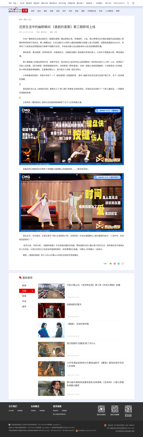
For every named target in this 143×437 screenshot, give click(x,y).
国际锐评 (36, 3)
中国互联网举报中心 (17, 424)
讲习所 (22, 3)
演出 (58, 11)
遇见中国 (79, 3)
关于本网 (11, 410)
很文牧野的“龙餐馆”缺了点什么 (81, 343)
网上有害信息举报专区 (59, 414)
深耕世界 (89, 3)
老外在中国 (62, 3)
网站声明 (55, 410)
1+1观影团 (109, 11)
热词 (100, 11)
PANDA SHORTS (119, 3)
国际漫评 (29, 3)
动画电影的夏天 (74, 304)
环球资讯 (33, 410)
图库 (83, 11)
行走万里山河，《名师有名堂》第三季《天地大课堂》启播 (93, 285)
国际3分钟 (44, 3)
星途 (76, 11)
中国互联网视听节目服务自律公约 (18, 430)
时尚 (70, 11)
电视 (51, 11)
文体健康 (99, 3)
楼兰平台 (108, 3)
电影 (45, 11)
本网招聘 (19, 410)
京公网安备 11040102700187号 (87, 430)
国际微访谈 (53, 3)
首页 (10, 3)
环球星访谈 (92, 11)
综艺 (64, 11)
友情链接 (64, 410)
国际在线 (44, 32)
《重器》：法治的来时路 (78, 324)
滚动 (39, 11)
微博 (117, 11)
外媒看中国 (71, 3)
